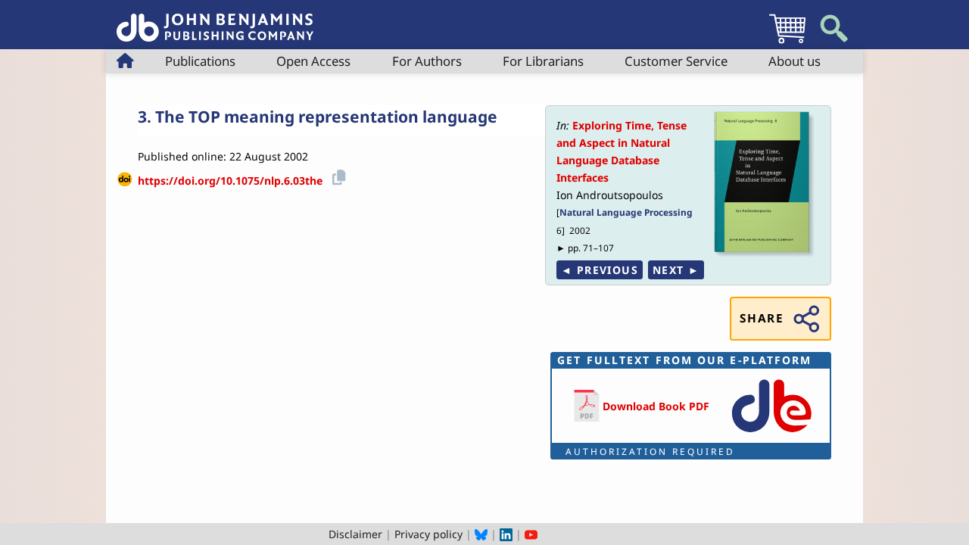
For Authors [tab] (427, 61)
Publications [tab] (200, 61)
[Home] (215, 19)
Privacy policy (428, 534)
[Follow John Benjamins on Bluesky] (481, 534)
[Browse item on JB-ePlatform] (771, 433)
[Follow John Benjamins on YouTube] (531, 534)
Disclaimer (355, 534)
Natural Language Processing (626, 212)
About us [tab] (794, 61)
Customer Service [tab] (676, 61)
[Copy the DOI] (336, 175)
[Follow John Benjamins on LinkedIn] (506, 534)
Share (762, 318)
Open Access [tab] (313, 61)
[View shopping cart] (787, 43)
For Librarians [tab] (543, 61)
